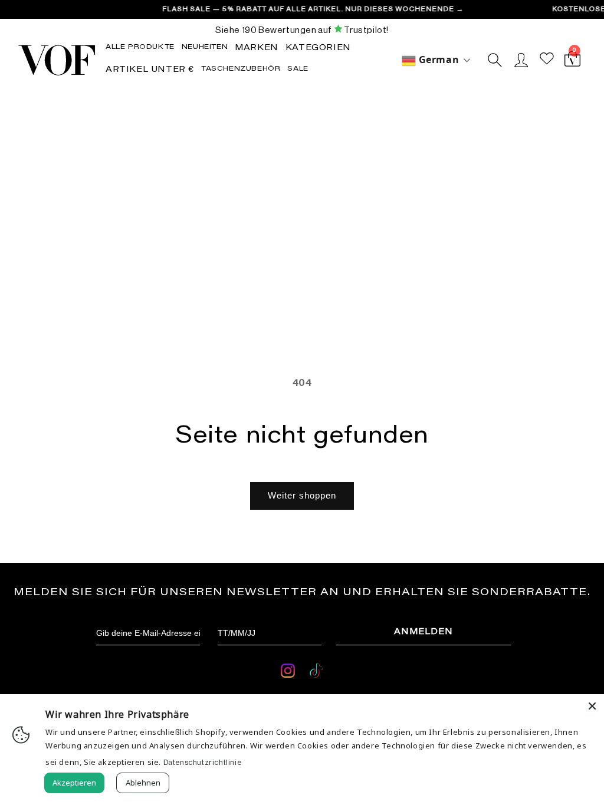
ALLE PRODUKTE (140, 47)
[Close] (592, 706)
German (437, 59)
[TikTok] (316, 673)
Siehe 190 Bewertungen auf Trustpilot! (302, 30)
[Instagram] (289, 673)
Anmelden (423, 632)
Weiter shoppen (302, 495)
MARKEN (256, 48)
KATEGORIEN (318, 48)
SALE (297, 68)
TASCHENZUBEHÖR (240, 68)
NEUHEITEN (205, 47)
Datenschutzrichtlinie (202, 762)
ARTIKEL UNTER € (150, 70)
